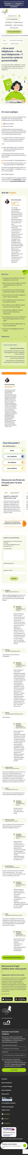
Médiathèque (8, 25)
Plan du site (5, 1094)
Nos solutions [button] (8, 22)
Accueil (3, 35)
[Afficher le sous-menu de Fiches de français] (22, 25)
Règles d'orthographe (9, 35)
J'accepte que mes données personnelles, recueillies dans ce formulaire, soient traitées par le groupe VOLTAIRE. (15, 1063)
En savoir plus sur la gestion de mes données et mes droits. (14, 1065)
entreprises (14, 6)
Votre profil (5, 1052)
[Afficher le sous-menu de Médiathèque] (12, 25)
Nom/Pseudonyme (8, 563)
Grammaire (16, 35)
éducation (18, 3)
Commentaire (7, 548)
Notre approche (14, 27)
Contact (4, 1079)
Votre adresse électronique (10, 1045)
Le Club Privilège (7, 1086)
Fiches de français (18, 25)
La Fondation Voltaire (8, 1103)
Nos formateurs (7, 1083)
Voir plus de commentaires (12, 957)
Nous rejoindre (6, 1090)
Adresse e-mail (7, 570)
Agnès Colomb (9, 356)
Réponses (5, 336)
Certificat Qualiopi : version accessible (12, 1139)
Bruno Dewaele (8, 351)
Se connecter (13, 19)
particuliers (7, 3)
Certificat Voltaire (18, 22)
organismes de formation (12, 5)
